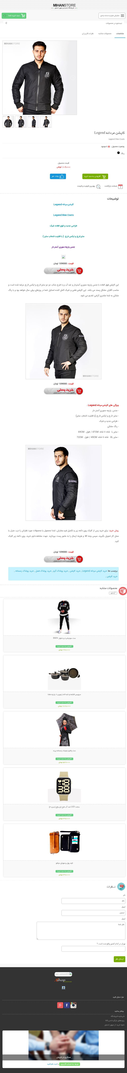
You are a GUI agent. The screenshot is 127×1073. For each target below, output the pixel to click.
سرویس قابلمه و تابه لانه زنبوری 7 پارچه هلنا (64, 695)
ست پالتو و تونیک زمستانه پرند (64, 751)
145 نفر (55, 176)
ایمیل (123, 907)
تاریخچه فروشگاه (117, 1016)
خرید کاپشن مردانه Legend (94, 571)
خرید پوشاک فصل (43, 571)
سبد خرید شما (14, 16)
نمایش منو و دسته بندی (109, 16)
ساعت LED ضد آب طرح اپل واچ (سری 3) (64, 807)
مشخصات (120, 34)
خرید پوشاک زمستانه (24, 571)
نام (124, 895)
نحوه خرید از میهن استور (114, 1025)
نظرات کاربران (88, 34)
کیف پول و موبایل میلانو (64, 863)
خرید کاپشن (75, 571)
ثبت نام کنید (52, 1064)
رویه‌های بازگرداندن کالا (114, 1021)
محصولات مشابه (105, 34)
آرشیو (113, 593)
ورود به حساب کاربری (69, 1064)
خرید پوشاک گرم (60, 571)
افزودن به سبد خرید (92, 176)
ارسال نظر (119, 959)
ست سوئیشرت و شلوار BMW (64, 638)
